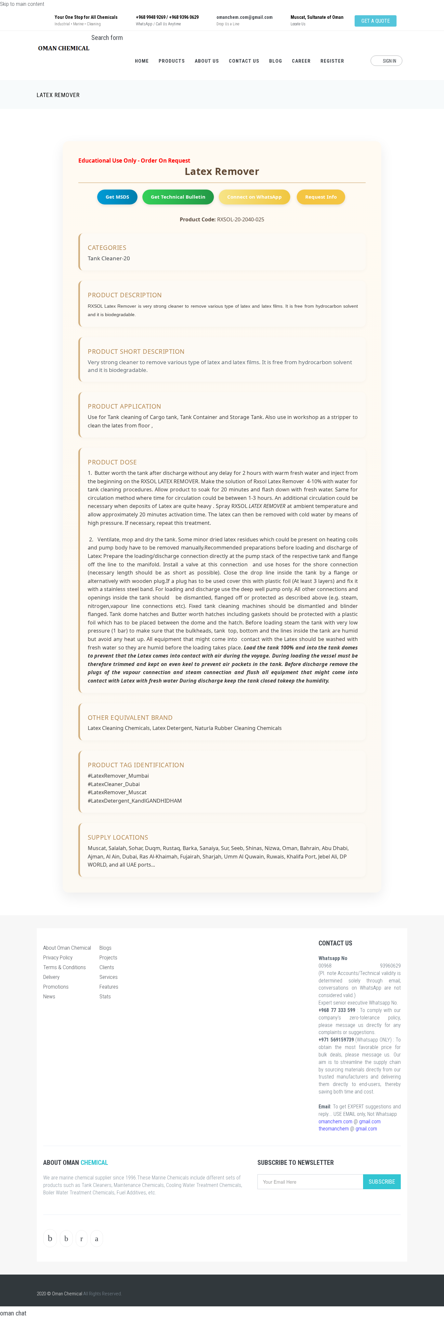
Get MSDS (117, 196)
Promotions (56, 986)
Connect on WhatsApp (254, 196)
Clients (106, 967)
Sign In (389, 61)
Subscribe (382, 1181)
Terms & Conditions (64, 967)
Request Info (321, 196)
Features (108, 986)
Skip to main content (22, 4)
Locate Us (298, 24)
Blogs (105, 947)
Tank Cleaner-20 (109, 258)
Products (172, 61)
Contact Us (244, 61)
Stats (105, 996)
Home (142, 61)
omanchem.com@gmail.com (244, 17)
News (49, 996)
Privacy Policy (57, 957)
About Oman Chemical (67, 947)
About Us (207, 61)
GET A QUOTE (375, 21)
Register (332, 61)
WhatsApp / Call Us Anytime (158, 24)
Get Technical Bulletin (178, 196)
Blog (275, 61)
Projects (108, 957)
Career (301, 61)
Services (108, 977)
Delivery (51, 977)
